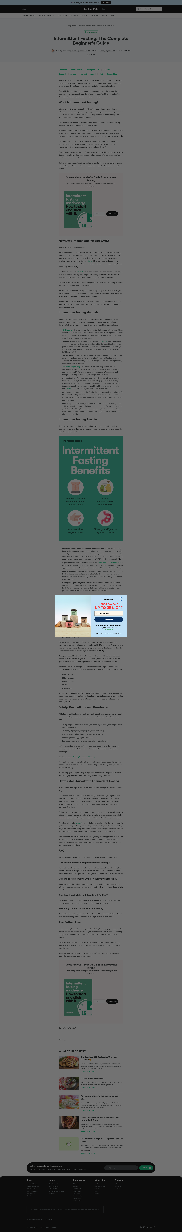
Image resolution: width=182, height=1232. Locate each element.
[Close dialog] (121, 599)
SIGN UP (108, 619)
